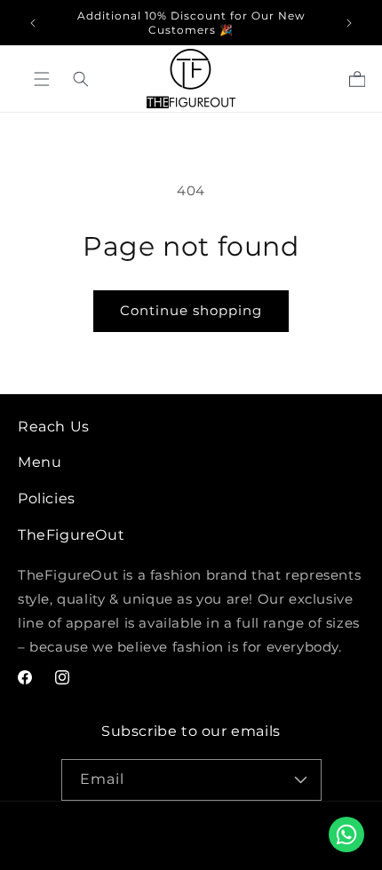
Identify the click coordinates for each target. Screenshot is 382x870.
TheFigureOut (196, 827)
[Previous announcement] (32, 23)
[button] (80, 79)
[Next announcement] (349, 23)
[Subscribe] (301, 780)
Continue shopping (191, 310)
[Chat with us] (346, 834)
